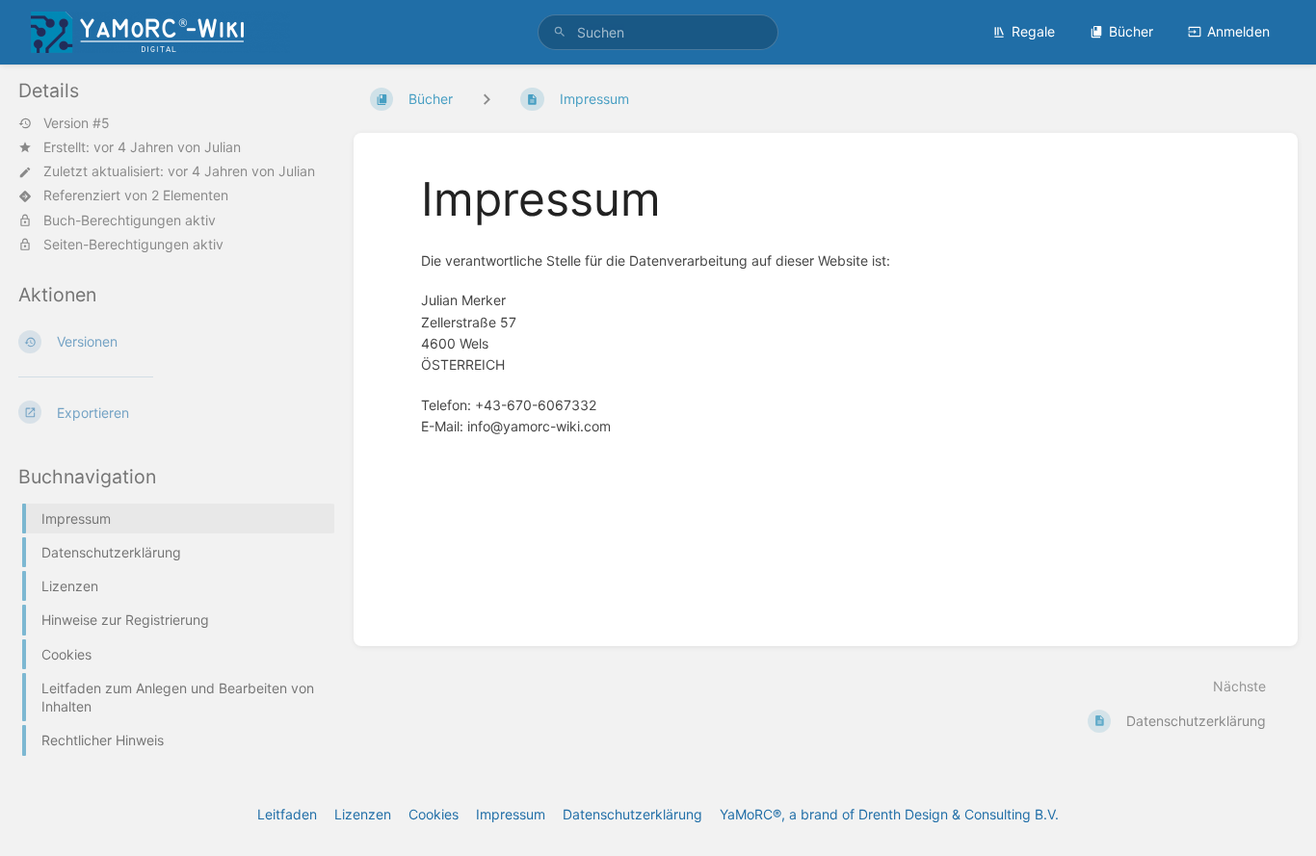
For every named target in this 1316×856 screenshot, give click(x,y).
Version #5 (76, 123)
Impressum (510, 814)
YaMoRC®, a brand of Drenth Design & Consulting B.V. (889, 814)
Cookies (433, 814)
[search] (658, 32)
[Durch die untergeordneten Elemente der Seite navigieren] (486, 99)
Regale (1033, 31)
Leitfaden (287, 814)
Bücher (1131, 31)
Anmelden (1238, 31)
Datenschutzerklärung (632, 814)
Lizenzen (362, 814)
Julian (222, 147)
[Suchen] (559, 32)
